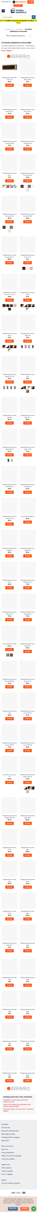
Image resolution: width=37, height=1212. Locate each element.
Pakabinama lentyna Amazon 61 (28, 486)
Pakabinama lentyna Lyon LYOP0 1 (28, 712)
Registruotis (5, 1165)
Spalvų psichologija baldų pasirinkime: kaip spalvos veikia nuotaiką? (17, 1105)
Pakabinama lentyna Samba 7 (10, 944)
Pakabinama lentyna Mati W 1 (28, 416)
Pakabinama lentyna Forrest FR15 (10, 215)
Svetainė (19, 29)
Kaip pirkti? (5, 1140)
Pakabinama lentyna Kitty (10, 174)
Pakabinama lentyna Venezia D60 (10, 142)
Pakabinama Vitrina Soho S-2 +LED (9, 293)
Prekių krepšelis (7, 1171)
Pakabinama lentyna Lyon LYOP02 (10, 744)
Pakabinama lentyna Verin (28, 293)
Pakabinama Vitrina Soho (9, 849)
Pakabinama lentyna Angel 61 (10, 549)
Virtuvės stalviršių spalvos (10, 1183)
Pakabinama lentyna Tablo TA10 (28, 448)
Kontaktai (4, 1124)
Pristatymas (5, 1128)
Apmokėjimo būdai (8, 1134)
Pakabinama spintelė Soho (27, 880)
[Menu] (3, 10)
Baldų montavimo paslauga (11, 1156)
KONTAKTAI (6, 2)
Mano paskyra (6, 1168)
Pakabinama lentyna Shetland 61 (10, 486)
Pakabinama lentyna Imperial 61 (28, 613)
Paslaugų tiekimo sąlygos (10, 1137)
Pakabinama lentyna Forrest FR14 (28, 174)
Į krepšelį (9, 85)
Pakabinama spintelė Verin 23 (9, 79)
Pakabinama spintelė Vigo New (27, 817)
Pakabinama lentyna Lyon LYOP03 (28, 744)
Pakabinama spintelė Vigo (27, 944)
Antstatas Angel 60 (27, 516)
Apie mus (4, 1149)
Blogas (3, 1180)
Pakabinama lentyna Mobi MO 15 (28, 581)
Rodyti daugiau (7, 50)
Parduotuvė (9, 29)
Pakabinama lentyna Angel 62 (28, 549)
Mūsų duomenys (7, 1146)
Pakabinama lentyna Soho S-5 (28, 256)
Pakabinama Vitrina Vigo (27, 849)
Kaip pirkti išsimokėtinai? (10, 1131)
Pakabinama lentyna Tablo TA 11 (10, 613)
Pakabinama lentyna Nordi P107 (10, 110)
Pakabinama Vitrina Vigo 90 (27, 334)
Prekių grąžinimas (7, 1152)
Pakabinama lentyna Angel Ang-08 (10, 817)
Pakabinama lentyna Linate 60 (28, 645)
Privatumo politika (7, 1159)
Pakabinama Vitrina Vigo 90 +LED (9, 375)
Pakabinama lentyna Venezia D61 (28, 142)
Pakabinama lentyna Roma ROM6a (10, 680)
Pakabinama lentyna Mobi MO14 (10, 448)
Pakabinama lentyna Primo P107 (28, 110)
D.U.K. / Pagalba (7, 1174)
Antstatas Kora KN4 (9, 644)
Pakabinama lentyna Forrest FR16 (28, 215)
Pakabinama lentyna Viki (28, 375)
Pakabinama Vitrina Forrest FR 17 (9, 256)
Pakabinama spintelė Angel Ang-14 (27, 776)
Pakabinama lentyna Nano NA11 (28, 79)
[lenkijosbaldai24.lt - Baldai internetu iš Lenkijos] (18, 11)
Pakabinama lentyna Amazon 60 (10, 517)
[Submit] (34, 17)
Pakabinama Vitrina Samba (9, 416)
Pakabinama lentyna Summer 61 (28, 680)
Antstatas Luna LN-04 (9, 776)
